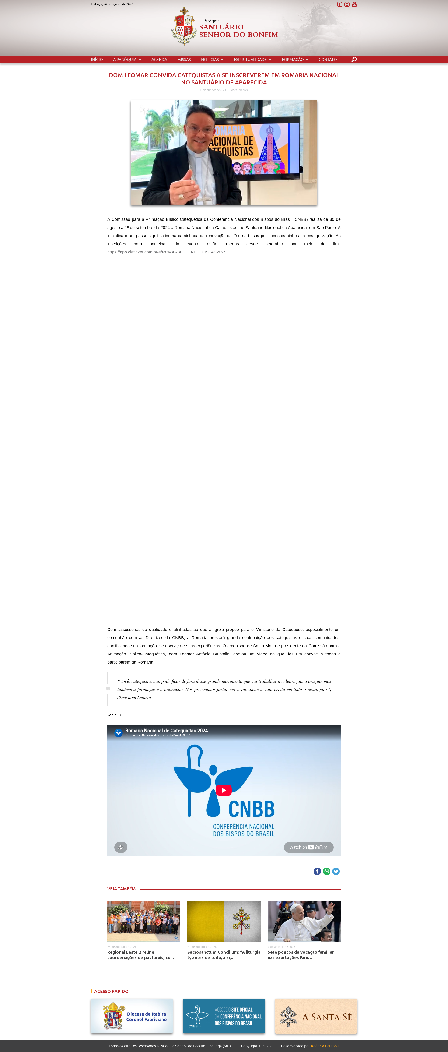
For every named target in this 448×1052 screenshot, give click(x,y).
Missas (184, 59)
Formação (293, 59)
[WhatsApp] (326, 872)
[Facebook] (340, 4)
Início (97, 59)
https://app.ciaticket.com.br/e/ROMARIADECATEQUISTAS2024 (166, 252)
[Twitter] (336, 872)
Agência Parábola (325, 1046)
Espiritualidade (250, 59)
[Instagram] (347, 4)
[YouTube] (354, 4)
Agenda (159, 59)
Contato (328, 59)
